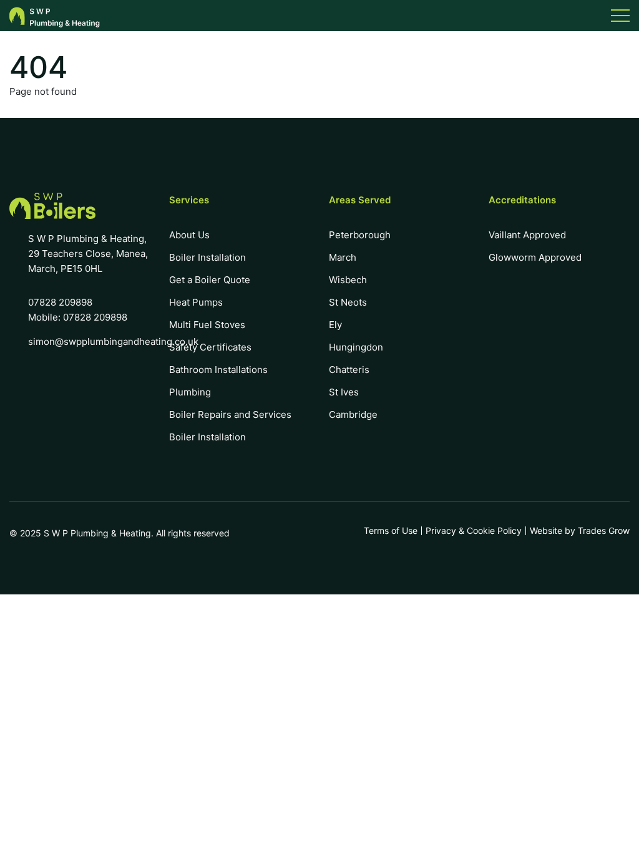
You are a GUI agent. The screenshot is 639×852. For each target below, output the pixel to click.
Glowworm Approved (535, 257)
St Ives (344, 392)
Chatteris (349, 369)
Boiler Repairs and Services (230, 414)
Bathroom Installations (218, 369)
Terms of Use (390, 530)
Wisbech (348, 280)
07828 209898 (60, 302)
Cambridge (353, 414)
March (342, 257)
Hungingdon (356, 347)
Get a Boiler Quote (209, 280)
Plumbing (190, 392)
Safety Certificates (210, 347)
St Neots (348, 302)
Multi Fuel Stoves (207, 325)
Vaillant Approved (527, 235)
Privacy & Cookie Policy (474, 530)
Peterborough (360, 235)
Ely (335, 325)
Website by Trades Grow (580, 530)
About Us (189, 235)
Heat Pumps (196, 302)
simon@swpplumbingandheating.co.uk (113, 341)
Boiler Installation (207, 257)
